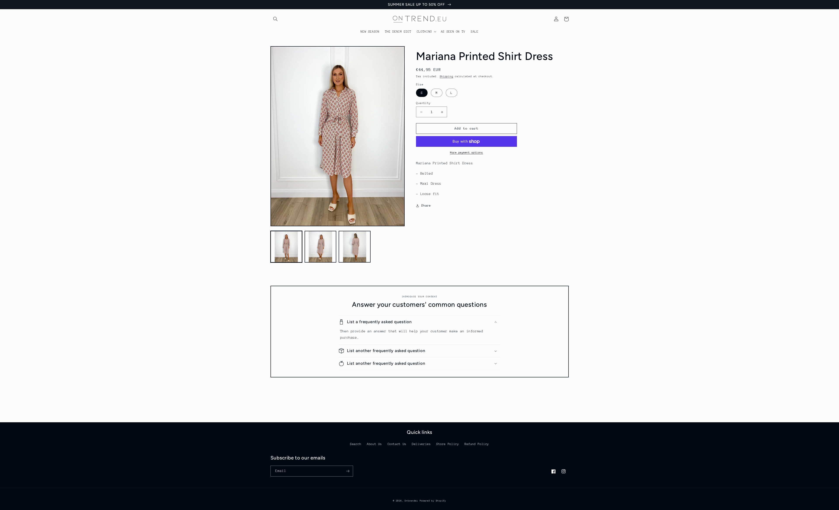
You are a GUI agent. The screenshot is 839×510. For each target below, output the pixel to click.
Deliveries (421, 444)
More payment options (466, 152)
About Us (374, 444)
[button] (275, 19)
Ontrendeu (411, 500)
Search (355, 444)
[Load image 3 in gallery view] (355, 247)
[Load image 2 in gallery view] (320, 247)
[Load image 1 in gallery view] (286, 247)
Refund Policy (477, 444)
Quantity (423, 103)
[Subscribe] (348, 471)
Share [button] (426, 205)
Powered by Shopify (433, 500)
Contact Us (397, 444)
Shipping (446, 76)
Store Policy (447, 444)
